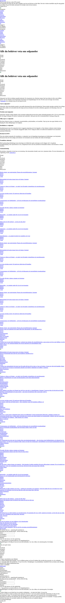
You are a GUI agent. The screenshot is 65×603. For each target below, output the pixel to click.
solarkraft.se (12, 152)
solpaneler (3, 101)
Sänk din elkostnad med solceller (8, 523)
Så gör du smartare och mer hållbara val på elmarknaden (14, 521)
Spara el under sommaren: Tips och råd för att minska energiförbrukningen (18, 527)
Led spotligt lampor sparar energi (8, 525)
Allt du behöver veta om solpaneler (9, 524)
